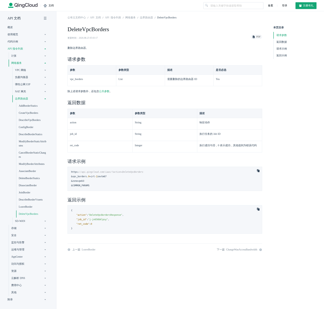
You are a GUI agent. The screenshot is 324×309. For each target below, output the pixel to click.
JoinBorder (24, 192)
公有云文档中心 (77, 17)
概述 (10, 27)
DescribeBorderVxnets (31, 199)
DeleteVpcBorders (28, 214)
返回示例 (281, 55)
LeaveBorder (25, 206)
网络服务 (130, 17)
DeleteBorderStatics (29, 178)
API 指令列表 (113, 17)
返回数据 (281, 42)
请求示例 (281, 48)
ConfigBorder (26, 127)
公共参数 (104, 91)
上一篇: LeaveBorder (83, 249)
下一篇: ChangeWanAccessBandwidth (237, 249)
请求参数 (281, 35)
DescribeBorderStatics (30, 134)
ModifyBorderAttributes (31, 164)
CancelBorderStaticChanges (32, 154)
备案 (270, 5)
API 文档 (14, 18)
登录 (284, 5)
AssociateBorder (27, 171)
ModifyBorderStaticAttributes (32, 143)
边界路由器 (146, 17)
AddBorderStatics (28, 105)
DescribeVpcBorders (29, 120)
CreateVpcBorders (28, 113)
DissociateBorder (28, 185)
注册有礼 (308, 5)
